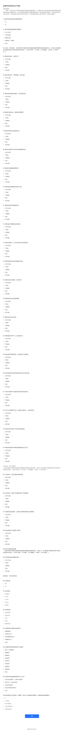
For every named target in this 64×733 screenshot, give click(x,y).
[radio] (32, 22)
